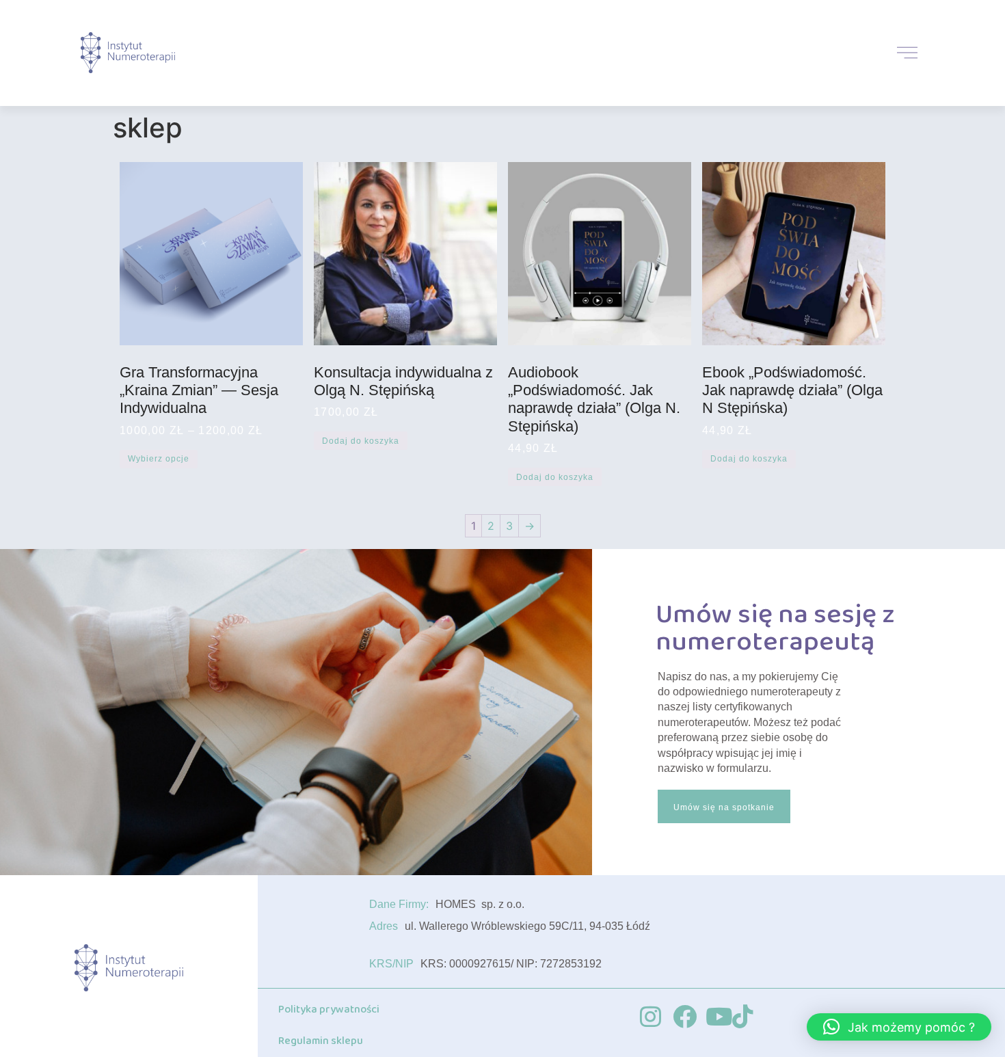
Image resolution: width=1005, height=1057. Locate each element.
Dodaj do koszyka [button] (360, 441)
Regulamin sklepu (320, 1040)
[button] (899, 1027)
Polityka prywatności (328, 1009)
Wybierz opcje (158, 459)
